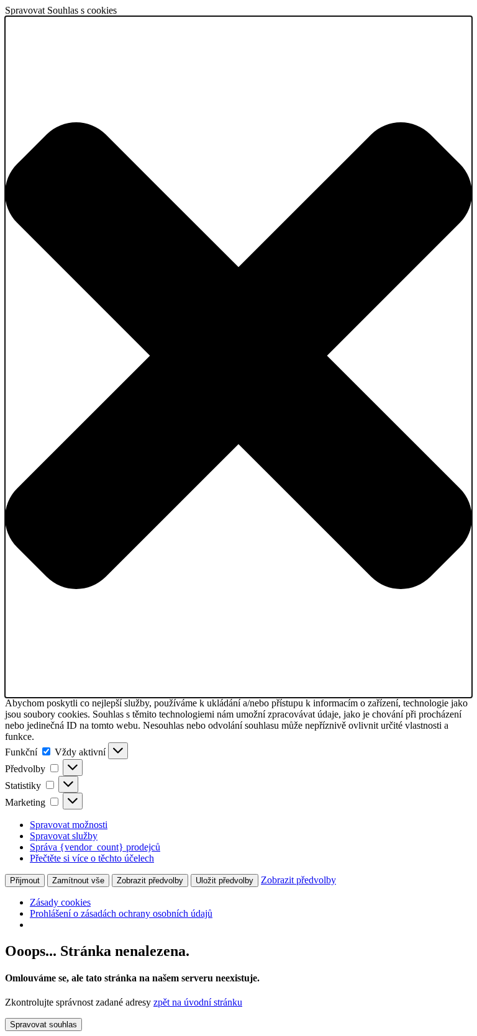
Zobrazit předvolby (150, 880)
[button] (238, 357)
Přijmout (25, 880)
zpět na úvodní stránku (197, 1002)
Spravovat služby (64, 836)
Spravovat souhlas (43, 1024)
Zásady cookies (60, 902)
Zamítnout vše (78, 880)
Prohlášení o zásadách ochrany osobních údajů (121, 913)
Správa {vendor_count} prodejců (95, 847)
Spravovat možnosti (68, 824)
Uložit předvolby (224, 880)
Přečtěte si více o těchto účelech (92, 858)
